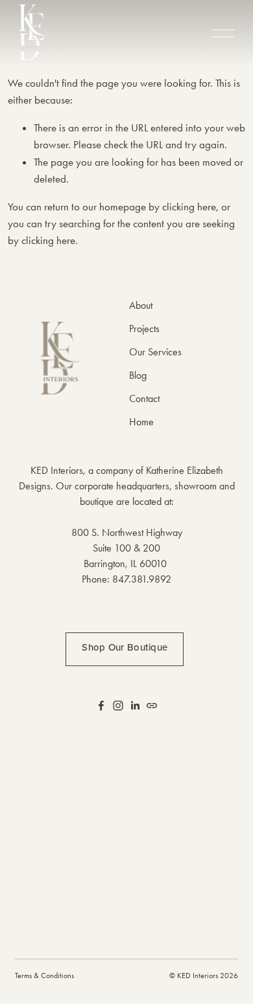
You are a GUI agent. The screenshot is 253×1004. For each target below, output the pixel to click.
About (140, 305)
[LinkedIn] (135, 705)
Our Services (155, 352)
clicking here (189, 206)
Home (141, 422)
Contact (144, 398)
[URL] (152, 705)
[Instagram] (118, 705)
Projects (144, 328)
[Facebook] (101, 705)
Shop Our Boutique (124, 647)
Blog (138, 375)
